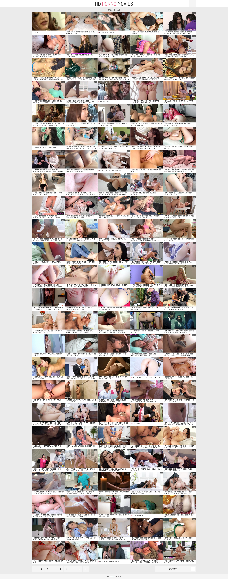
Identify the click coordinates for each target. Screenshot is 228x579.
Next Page (173, 569)
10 (85, 569)
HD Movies (114, 3)
